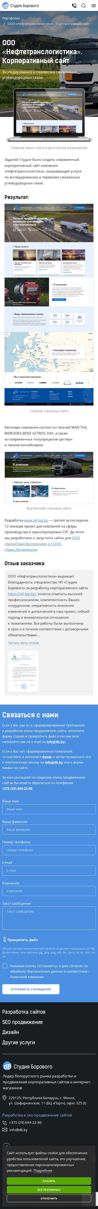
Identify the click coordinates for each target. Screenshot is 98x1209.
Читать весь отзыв (23, 642)
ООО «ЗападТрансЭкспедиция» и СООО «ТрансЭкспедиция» (42, 544)
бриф (46, 757)
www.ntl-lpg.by (36, 520)
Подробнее (43, 1170)
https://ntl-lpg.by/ (22, 593)
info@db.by (55, 742)
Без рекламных (49, 1189)
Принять (49, 1181)
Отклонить (49, 1198)
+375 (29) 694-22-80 (17, 788)
